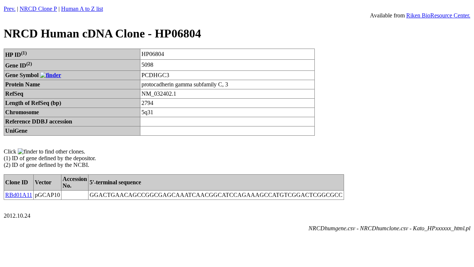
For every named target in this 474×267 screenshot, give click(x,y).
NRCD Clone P (38, 9)
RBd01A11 (18, 195)
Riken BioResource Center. (438, 15)
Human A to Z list (82, 9)
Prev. (10, 9)
